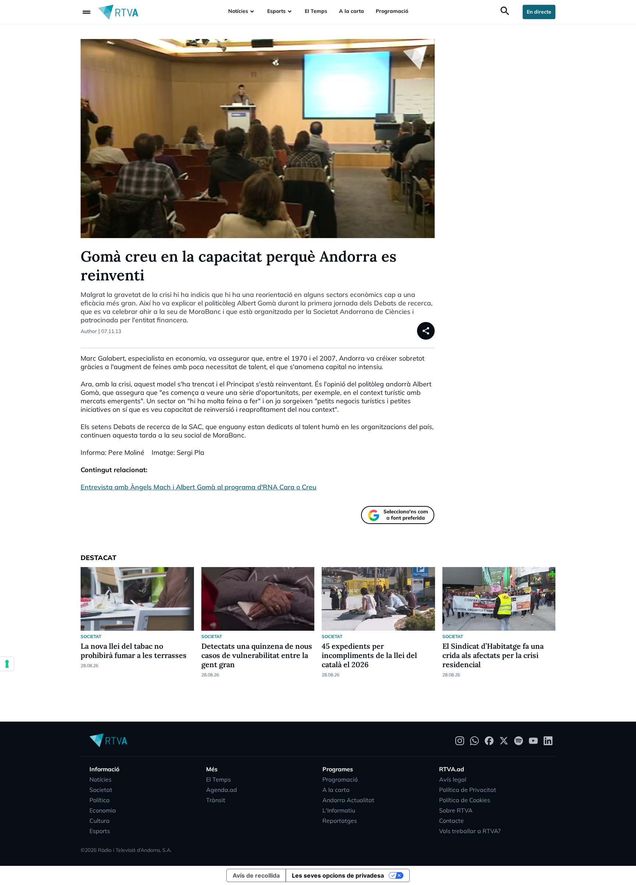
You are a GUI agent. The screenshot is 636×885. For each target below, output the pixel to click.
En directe (539, 11)
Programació (392, 11)
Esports (276, 11)
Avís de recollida (256, 875)
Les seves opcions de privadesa (338, 875)
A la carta (351, 11)
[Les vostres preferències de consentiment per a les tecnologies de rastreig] (7, 664)
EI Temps (316, 11)
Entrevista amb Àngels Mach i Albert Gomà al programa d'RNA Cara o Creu (199, 487)
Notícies (238, 11)
